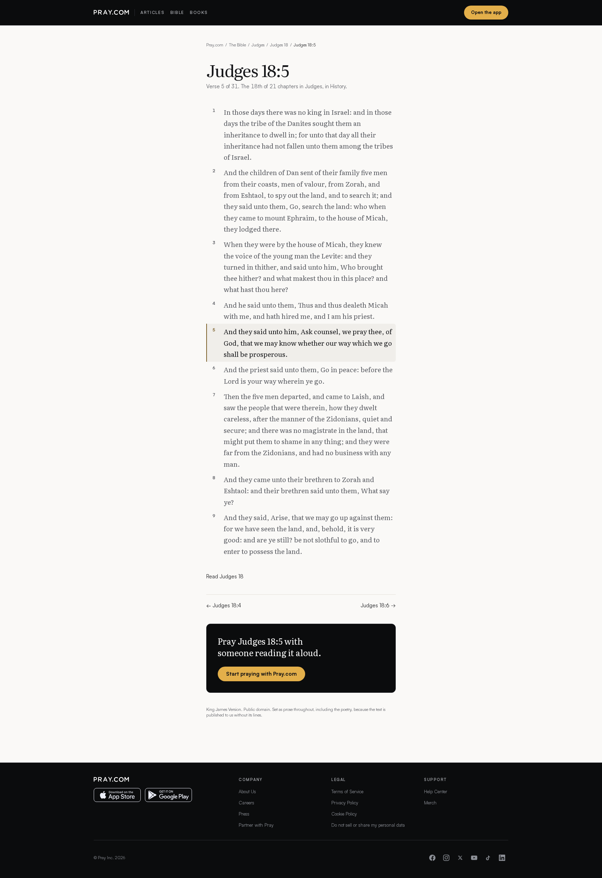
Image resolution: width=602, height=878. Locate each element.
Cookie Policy (344, 814)
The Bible (237, 44)
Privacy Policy (344, 802)
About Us (247, 791)
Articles (152, 12)
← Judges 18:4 (223, 605)
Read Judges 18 (225, 576)
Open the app (486, 12)
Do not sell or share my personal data (368, 825)
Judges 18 (279, 44)
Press (244, 814)
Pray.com (214, 44)
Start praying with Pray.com (261, 673)
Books (199, 12)
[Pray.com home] (111, 12)
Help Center (435, 791)
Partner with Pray (256, 825)
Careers (246, 802)
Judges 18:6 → (378, 605)
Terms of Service (347, 791)
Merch (430, 802)
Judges (258, 44)
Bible (177, 12)
